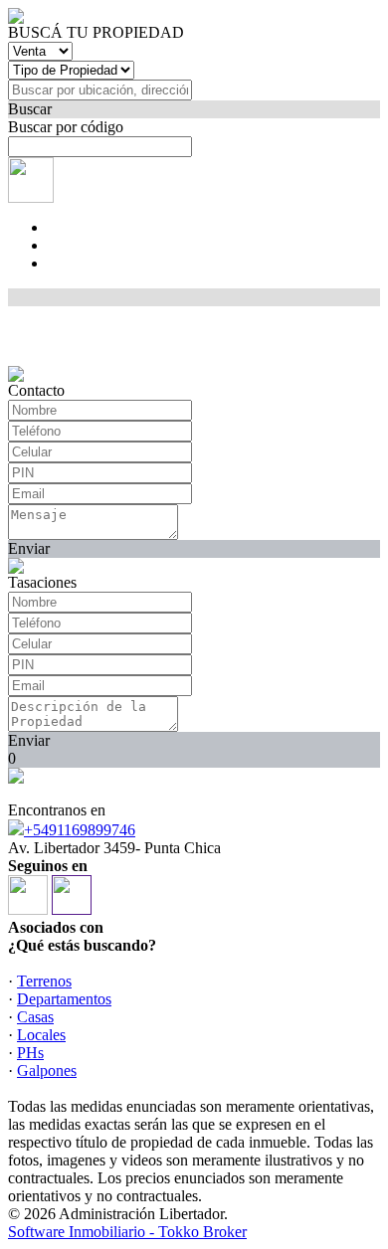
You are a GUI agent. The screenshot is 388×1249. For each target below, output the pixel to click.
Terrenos (44, 981)
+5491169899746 (79, 829)
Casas (35, 1016)
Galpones (47, 1070)
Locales (41, 1034)
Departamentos (64, 998)
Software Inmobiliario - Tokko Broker (127, 1231)
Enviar (29, 548)
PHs (30, 1052)
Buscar (30, 108)
